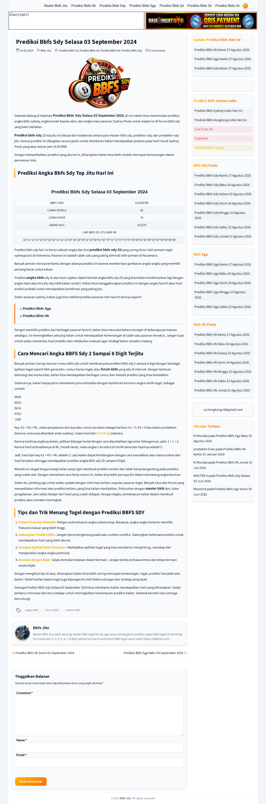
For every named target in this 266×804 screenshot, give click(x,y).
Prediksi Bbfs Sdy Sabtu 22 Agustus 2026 (223, 227)
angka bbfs (35, 277)
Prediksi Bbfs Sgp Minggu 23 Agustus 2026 (220, 295)
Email (21, 755)
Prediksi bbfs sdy (28, 135)
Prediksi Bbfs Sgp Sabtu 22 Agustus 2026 (223, 307)
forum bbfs (109, 369)
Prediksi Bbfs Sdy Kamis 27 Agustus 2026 (223, 68)
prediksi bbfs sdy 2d (106, 250)
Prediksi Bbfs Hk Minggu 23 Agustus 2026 (223, 371)
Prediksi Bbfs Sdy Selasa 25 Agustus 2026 (223, 194)
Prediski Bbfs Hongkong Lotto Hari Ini (221, 120)
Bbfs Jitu (46, 51)
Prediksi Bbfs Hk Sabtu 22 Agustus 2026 (222, 381)
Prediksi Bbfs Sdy (113, 5)
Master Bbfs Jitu (56, 5)
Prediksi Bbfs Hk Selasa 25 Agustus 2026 (222, 353)
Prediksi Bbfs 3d (199, 5)
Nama (21, 740)
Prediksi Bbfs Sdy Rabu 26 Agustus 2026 (222, 185)
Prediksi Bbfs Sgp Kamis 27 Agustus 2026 (223, 59)
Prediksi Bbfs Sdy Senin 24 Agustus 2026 (222, 203)
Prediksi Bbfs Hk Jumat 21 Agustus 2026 (222, 390)
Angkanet (201, 138)
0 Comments (157, 51)
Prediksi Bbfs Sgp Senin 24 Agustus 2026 (223, 283)
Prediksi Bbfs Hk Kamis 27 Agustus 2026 (222, 50)
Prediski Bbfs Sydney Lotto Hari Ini (218, 110)
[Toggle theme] (248, 5)
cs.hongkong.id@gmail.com (223, 409)
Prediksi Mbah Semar (209, 147)
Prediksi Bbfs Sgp (142, 5)
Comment (24, 693)
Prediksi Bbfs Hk (83, 5)
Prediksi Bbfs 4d (227, 5)
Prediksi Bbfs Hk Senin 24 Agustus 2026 (222, 362)
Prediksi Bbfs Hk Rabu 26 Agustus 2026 (221, 344)
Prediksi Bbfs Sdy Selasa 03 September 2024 (76, 41)
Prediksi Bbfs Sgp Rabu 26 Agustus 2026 (222, 273)
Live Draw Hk (204, 129)
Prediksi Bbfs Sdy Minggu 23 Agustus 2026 (220, 215)
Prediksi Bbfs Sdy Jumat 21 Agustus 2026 (223, 236)
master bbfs (155, 488)
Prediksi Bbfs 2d (172, 5)
